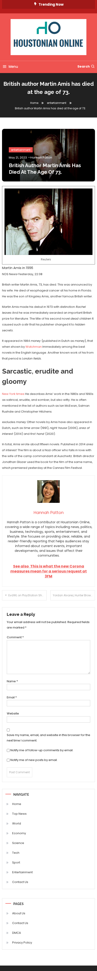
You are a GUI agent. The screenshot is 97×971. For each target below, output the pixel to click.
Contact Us (20, 882)
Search (83, 66)
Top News (19, 814)
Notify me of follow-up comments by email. (41, 750)
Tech (15, 853)
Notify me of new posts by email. (34, 760)
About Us (18, 913)
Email (12, 697)
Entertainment (22, 872)
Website (13, 713)
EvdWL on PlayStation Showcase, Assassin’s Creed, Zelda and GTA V (27, 595)
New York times (13, 394)
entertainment (20, 150)
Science (18, 843)
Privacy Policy (22, 942)
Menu (13, 66)
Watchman (33, 347)
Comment (15, 637)
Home (16, 804)
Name (12, 681)
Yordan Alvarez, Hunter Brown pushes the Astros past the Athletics (74, 595)
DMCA (16, 933)
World (16, 823)
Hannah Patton (41, 157)
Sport (16, 862)
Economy (19, 833)
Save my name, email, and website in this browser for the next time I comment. (48, 737)
